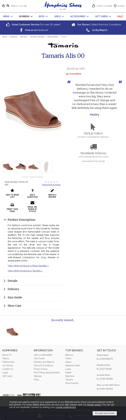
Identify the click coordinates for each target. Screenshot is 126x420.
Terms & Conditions (43, 365)
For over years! (35, 24)
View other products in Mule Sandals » (28, 265)
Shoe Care (14, 305)
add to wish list (12, 196)
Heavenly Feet (72, 365)
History (5, 358)
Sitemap (38, 376)
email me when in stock (32, 209)
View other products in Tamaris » (25, 270)
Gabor (68, 362)
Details (12, 281)
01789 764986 (105, 378)
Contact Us (7, 369)
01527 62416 (105, 368)
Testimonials (8, 362)
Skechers (69, 376)
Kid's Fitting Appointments (46, 372)
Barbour (69, 355)
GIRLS (57, 16)
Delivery (13, 289)
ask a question (32, 196)
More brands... (72, 383)
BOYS (42, 16)
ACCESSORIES (77, 16)
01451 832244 (105, 388)
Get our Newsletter (43, 355)
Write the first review (51, 185)
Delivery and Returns (44, 362)
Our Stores (7, 365)
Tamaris (69, 379)
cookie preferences (65, 407)
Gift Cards (7, 376)
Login (5, 372)
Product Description (21, 219)
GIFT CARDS (101, 16)
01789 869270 (105, 358)
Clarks (68, 358)
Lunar (68, 369)
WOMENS (24, 16)
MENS (6, 16)
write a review (52, 196)
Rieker (68, 372)
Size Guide (15, 297)
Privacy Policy (41, 369)
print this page (12, 210)
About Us (6, 355)
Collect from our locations (99, 24)
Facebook (36, 30)
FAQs (36, 379)
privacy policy (94, 404)
